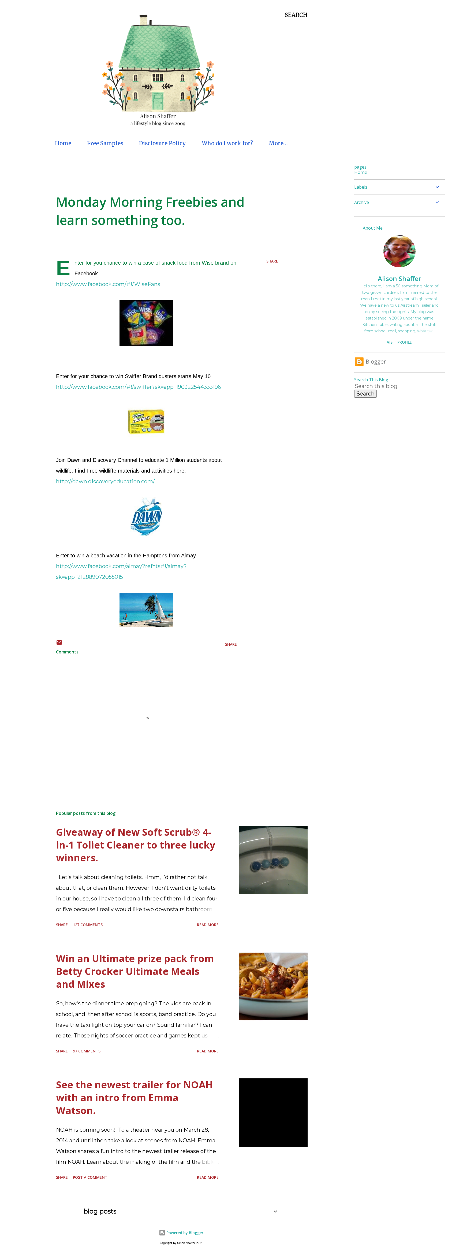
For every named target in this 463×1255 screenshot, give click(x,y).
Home (63, 143)
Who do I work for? (227, 143)
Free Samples (105, 143)
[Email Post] (59, 644)
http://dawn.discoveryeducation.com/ (105, 481)
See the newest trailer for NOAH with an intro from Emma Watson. (134, 1097)
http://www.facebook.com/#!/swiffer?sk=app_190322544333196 (138, 387)
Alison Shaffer (399, 278)
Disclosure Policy (162, 143)
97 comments (86, 1051)
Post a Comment (90, 1177)
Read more (208, 924)
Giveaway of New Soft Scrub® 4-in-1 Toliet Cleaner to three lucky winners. (135, 845)
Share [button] (272, 261)
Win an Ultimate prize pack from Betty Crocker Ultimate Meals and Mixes (135, 971)
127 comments (88, 924)
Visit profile (399, 342)
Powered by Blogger (184, 1232)
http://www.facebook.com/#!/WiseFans (108, 284)
